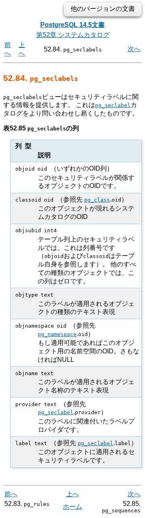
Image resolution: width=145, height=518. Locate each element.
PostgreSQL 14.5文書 (72, 24)
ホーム (72, 506)
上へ (72, 494)
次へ (134, 48)
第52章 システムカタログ (73, 34)
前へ (10, 494)
